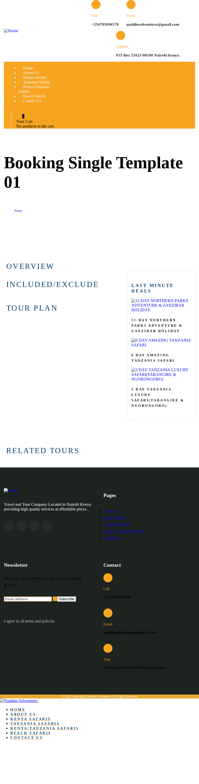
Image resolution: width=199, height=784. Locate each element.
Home (18, 211)
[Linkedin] (47, 526)
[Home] (11, 31)
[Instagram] (34, 526)
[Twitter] (9, 526)
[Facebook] (22, 526)
